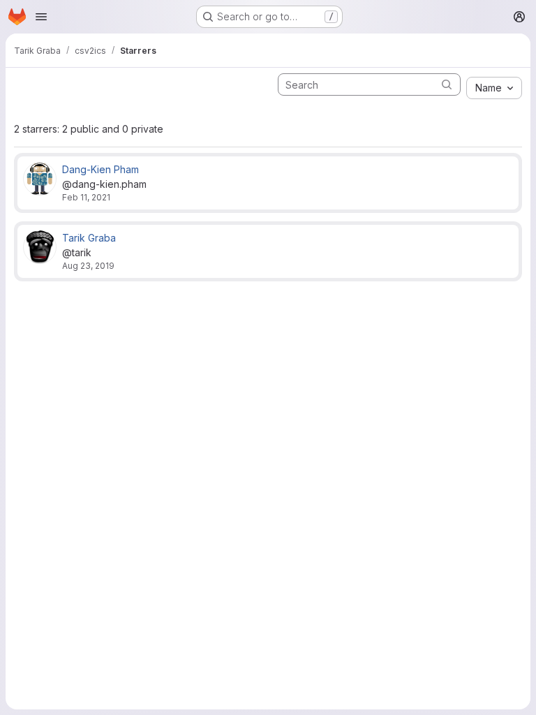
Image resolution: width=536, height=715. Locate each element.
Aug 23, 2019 (88, 265)
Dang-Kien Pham (100, 169)
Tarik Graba (89, 238)
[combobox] (494, 88)
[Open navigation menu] (41, 17)
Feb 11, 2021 (86, 197)
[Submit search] (446, 84)
